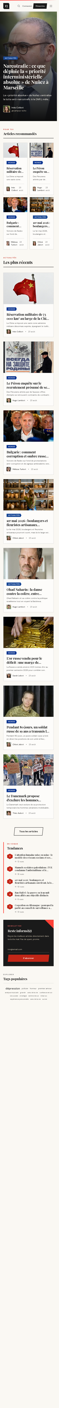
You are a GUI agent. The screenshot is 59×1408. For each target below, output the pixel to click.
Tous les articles (28, 831)
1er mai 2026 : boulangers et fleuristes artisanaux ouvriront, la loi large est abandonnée (33, 881)
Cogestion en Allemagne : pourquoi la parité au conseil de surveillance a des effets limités (34, 906)
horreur (33, 988)
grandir (23, 992)
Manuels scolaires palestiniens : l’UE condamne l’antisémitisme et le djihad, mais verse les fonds (33, 869)
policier (25, 988)
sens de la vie (32, 992)
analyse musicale (11, 992)
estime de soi (33, 996)
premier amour (45, 988)
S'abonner (28, 958)
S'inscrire (40, 6)
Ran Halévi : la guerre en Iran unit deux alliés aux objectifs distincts (32, 894)
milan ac (43, 996)
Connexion (27, 6)
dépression (12, 988)
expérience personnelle (19, 999)
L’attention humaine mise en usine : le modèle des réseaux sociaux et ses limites (34, 856)
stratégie (23, 996)
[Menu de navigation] (51, 6)
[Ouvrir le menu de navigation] (18, 6)
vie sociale (14, 996)
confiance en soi (46, 992)
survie (44, 999)
